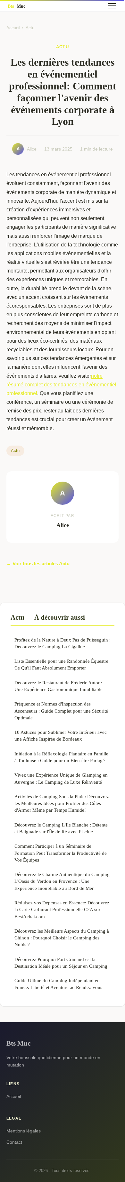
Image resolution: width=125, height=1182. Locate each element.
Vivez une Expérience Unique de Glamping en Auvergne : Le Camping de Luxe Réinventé (61, 778)
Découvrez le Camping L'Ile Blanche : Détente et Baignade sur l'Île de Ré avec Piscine (61, 828)
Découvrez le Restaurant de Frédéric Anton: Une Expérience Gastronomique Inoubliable (58, 686)
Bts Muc (18, 1043)
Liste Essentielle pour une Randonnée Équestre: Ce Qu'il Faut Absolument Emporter (62, 664)
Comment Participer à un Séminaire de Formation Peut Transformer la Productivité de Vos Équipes (60, 853)
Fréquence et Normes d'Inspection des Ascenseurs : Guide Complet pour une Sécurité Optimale (61, 710)
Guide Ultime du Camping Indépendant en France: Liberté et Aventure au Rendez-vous (58, 984)
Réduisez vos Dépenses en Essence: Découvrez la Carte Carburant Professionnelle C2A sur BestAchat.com (61, 909)
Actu (30, 27)
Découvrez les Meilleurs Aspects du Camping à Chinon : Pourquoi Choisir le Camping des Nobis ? (61, 937)
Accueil (13, 27)
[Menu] (112, 6)
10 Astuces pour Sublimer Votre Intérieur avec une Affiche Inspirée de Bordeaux (60, 735)
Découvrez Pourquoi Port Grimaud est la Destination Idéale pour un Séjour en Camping (60, 962)
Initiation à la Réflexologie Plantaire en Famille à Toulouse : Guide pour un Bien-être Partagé (61, 757)
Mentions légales (23, 1130)
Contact (14, 1142)
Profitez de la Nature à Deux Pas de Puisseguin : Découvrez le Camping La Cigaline (62, 643)
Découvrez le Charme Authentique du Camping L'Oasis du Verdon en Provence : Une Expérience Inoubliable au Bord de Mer (62, 881)
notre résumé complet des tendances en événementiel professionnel (61, 384)
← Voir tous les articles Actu (38, 563)
